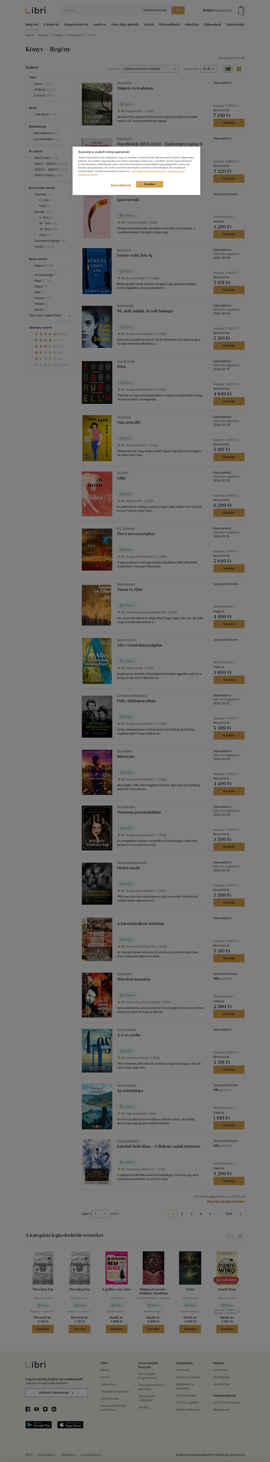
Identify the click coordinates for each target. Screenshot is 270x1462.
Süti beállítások (121, 185)
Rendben (149, 184)
